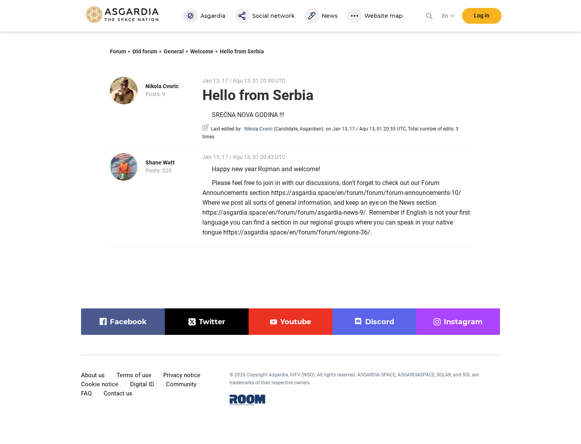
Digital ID (142, 384)
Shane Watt (160, 162)
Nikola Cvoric (162, 86)
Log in (481, 15)
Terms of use (134, 375)
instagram (463, 321)
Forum (118, 51)
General (174, 51)
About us (93, 375)
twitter (212, 321)
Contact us (118, 393)
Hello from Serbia (242, 51)
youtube (295, 321)
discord (379, 321)
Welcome (201, 51)
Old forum (144, 51)
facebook (128, 321)
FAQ (86, 393)
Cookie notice (99, 384)
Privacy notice (181, 375)
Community (181, 384)
